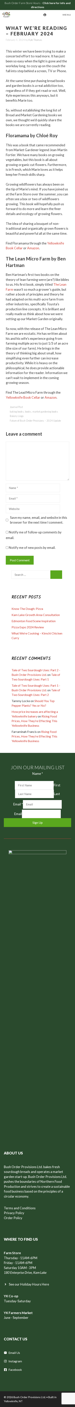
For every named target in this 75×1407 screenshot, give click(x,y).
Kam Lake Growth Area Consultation (36, 615)
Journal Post (16, 406)
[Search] (56, 574)
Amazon (33, 248)
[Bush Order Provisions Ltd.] (6, 15)
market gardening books (45, 411)
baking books (17, 411)
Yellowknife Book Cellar (23, 397)
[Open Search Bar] (50, 15)
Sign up (37, 822)
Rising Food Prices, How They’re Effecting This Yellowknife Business (34, 720)
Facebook (15, 1369)
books (28, 411)
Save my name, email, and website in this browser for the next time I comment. (38, 520)
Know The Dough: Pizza (27, 608)
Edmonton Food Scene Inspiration (34, 621)
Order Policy (13, 1218)
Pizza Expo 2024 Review (28, 627)
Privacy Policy (14, 1213)
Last (57, 794)
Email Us (14, 1352)
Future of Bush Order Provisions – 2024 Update (35, 420)
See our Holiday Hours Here (29, 1284)
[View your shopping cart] (39, 15)
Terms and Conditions (20, 1208)
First (57, 785)
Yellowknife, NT (13, 1401)
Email (18, 804)
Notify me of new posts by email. (32, 548)
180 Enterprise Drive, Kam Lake (25, 1273)
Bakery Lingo (16, 416)
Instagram (15, 1361)
